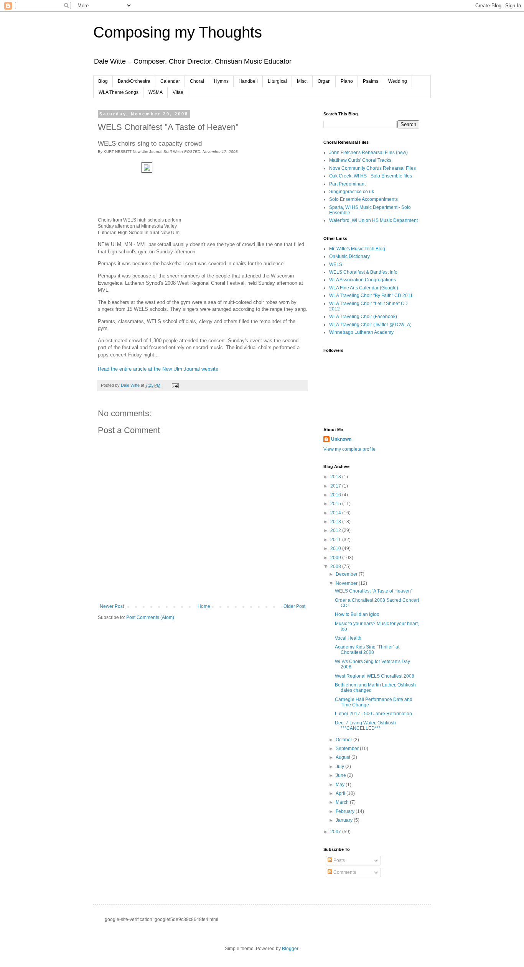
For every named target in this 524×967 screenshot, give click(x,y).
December (347, 574)
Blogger (290, 948)
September (348, 748)
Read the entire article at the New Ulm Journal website (158, 369)
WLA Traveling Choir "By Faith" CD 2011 (371, 295)
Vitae (178, 92)
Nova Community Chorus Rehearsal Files (372, 168)
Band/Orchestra (134, 81)
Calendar (170, 81)
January (345, 820)
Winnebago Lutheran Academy (361, 332)
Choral (197, 81)
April (341, 793)
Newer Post (112, 606)
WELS (335, 264)
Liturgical (277, 81)
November (347, 583)
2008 (336, 566)
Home (204, 606)
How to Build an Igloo (357, 614)
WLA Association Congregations (362, 279)
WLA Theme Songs (118, 92)
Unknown (341, 439)
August (343, 757)
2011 (336, 539)
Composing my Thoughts (177, 32)
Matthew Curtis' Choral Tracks (360, 160)
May (341, 784)
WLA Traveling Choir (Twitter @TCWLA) (370, 324)
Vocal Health (348, 638)
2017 (336, 486)
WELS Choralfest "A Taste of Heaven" (373, 591)
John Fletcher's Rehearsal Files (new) (368, 152)
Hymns (221, 81)
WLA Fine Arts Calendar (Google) (363, 288)
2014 (336, 513)
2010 (336, 548)
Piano (347, 81)
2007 (336, 831)
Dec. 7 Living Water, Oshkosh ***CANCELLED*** (365, 725)
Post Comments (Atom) (150, 617)
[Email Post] (175, 385)
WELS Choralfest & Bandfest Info (363, 272)
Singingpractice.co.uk (351, 191)
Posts (338, 860)
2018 (336, 476)
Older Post (294, 606)
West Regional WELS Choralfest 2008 (374, 676)
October (344, 739)
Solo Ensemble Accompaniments (363, 199)
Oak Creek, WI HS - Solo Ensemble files (370, 176)
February (346, 811)
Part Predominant (347, 184)
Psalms (370, 81)
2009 (336, 557)
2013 (336, 521)
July (340, 766)
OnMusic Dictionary (349, 256)
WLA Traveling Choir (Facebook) (363, 316)
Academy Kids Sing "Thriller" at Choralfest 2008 (367, 649)
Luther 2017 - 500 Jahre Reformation (373, 713)
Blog (103, 81)
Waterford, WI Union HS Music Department (373, 220)
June (341, 775)
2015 (336, 503)
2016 (336, 494)
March (343, 802)
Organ (324, 81)
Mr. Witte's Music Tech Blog (357, 248)
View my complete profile (349, 449)
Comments (344, 872)
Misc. (302, 81)
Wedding (397, 81)
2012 (336, 530)
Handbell (248, 81)
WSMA (155, 92)
